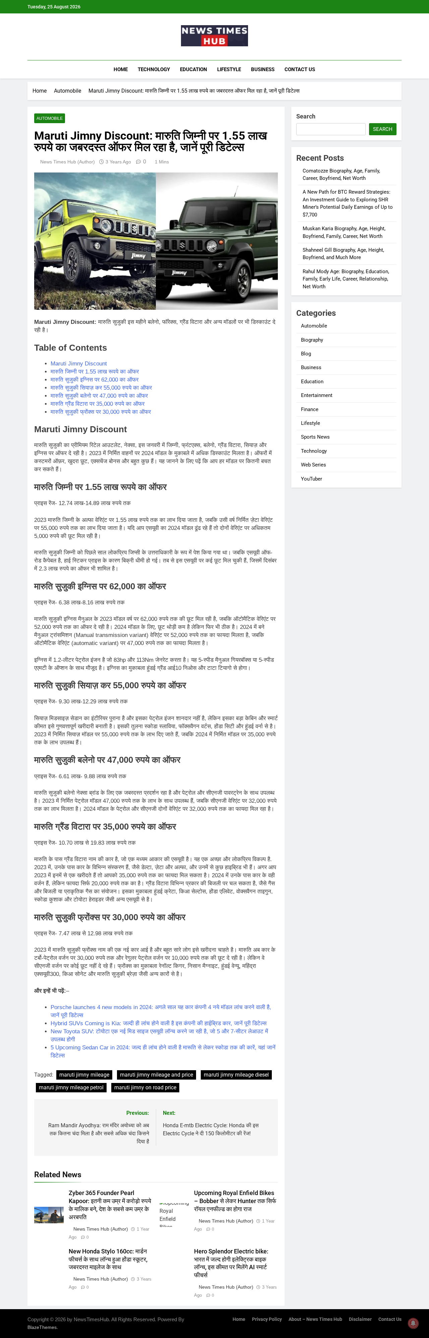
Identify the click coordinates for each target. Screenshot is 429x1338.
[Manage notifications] (413, 1323)
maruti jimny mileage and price (156, 1075)
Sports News (315, 437)
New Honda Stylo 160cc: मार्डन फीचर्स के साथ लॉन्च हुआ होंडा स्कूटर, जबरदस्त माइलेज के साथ (108, 1259)
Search (305, 116)
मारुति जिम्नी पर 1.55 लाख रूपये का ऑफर (95, 371)
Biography (312, 340)
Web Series (313, 465)
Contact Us (300, 69)
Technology (154, 69)
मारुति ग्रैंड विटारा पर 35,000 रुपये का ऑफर (97, 404)
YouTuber (311, 479)
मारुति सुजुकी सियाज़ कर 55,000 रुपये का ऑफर (101, 388)
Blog (306, 354)
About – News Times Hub (315, 1319)
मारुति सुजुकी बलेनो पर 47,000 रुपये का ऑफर (99, 396)
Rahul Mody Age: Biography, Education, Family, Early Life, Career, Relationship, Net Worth (346, 279)
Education (193, 69)
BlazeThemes (42, 1327)
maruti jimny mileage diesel (236, 1075)
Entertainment (316, 395)
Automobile (50, 118)
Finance (309, 409)
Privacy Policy (267, 1319)
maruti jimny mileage (84, 1075)
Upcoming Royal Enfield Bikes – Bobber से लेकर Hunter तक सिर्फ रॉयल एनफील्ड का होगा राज (235, 1201)
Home (121, 69)
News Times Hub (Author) (67, 161)
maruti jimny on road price (145, 1087)
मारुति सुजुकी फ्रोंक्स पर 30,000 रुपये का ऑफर (101, 412)
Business (262, 69)
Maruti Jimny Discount (79, 363)
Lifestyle (229, 69)
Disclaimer (360, 1319)
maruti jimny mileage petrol (71, 1087)
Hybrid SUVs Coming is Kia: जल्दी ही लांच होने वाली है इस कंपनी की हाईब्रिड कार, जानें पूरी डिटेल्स (158, 1023)
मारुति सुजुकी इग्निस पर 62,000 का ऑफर (94, 380)
